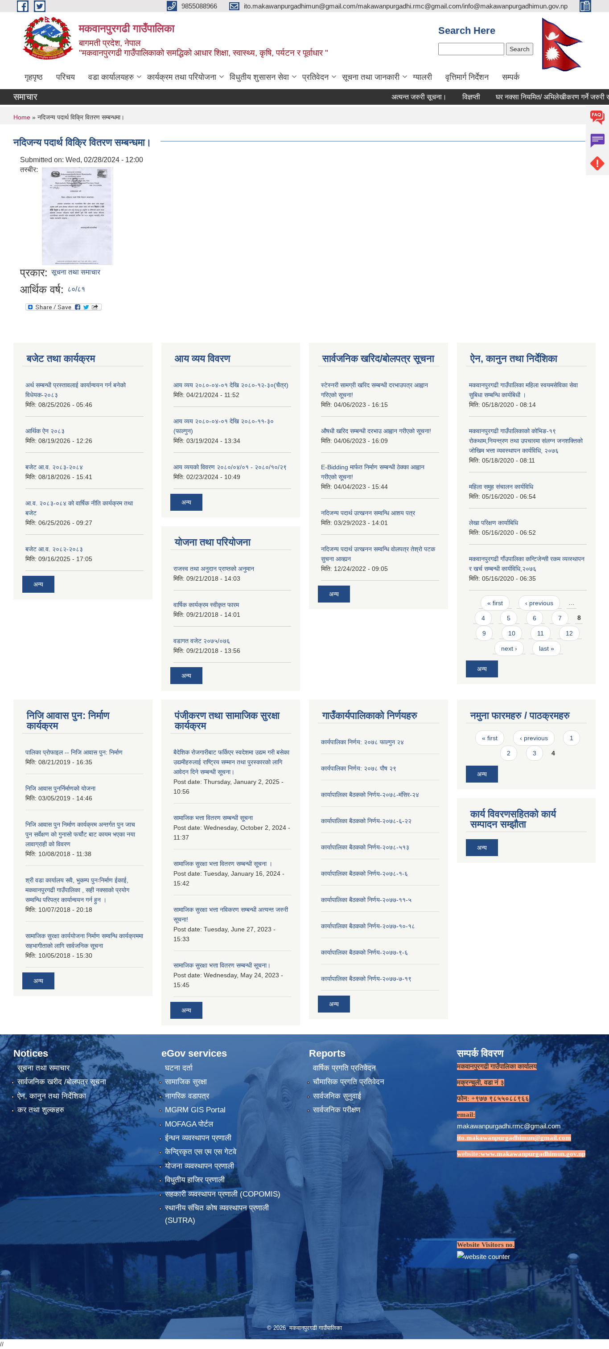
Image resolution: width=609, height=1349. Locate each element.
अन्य (38, 584)
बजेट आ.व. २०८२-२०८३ (54, 549)
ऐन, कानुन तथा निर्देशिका (51, 1096)
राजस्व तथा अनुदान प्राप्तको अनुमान (213, 568)
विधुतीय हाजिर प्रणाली (195, 1180)
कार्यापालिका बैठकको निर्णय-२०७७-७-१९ (366, 978)
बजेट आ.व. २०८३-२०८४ (54, 467)
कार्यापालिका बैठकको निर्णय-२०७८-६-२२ (366, 820)
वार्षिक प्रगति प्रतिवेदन (344, 1068)
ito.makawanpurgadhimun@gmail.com (514, 1137)
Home (21, 117)
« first (495, 603)
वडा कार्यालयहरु (111, 77)
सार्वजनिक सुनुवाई (337, 1096)
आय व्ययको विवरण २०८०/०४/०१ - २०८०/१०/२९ (230, 467)
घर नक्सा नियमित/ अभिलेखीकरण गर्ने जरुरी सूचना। (534, 97)
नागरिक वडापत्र (187, 1096)
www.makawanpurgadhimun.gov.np (533, 1153)
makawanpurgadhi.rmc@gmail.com (509, 1126)
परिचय (65, 77)
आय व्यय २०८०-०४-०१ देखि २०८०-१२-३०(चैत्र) (230, 385)
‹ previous (539, 603)
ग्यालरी (422, 77)
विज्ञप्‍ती (444, 97)
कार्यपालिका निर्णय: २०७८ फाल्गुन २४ (362, 742)
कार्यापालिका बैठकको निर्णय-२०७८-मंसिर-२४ (370, 794)
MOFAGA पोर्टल (189, 1124)
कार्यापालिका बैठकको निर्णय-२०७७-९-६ (364, 952)
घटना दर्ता (179, 1068)
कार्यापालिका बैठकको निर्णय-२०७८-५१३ (365, 847)
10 (511, 633)
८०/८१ (76, 289)
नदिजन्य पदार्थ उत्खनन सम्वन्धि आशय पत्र (368, 513)
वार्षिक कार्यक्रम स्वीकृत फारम (206, 604)
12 (569, 633)
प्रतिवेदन (315, 77)
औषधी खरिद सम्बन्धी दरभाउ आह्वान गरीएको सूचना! (376, 431)
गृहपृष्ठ (34, 77)
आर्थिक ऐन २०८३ (45, 431)
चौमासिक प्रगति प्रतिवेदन (348, 1082)
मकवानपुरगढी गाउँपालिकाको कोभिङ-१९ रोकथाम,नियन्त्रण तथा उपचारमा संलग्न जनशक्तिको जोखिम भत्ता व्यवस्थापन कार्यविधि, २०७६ (526, 440)
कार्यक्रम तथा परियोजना (181, 77)
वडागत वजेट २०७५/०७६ (201, 640)
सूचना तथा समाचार (75, 272)
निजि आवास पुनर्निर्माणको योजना (60, 788)
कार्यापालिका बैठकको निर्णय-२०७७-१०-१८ (368, 926)
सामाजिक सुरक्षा (186, 1082)
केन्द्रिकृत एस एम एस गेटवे (200, 1152)
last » (546, 648)
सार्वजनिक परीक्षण (336, 1110)
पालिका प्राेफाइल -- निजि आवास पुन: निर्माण (74, 752)
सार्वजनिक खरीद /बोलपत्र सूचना (61, 1082)
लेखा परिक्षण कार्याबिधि (493, 522)
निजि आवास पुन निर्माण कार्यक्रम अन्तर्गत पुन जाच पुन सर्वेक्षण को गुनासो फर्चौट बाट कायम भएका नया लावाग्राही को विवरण (80, 834)
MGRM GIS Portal (195, 1110)
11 (540, 633)
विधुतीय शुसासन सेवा (259, 77)
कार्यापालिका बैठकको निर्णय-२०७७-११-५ (366, 899)
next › (509, 648)
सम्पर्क (510, 77)
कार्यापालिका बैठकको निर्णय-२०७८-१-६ (364, 873)
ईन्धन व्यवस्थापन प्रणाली (198, 1138)
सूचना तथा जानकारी (370, 77)
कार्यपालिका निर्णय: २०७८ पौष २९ (358, 768)
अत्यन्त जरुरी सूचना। (392, 97)
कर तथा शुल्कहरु (40, 1110)
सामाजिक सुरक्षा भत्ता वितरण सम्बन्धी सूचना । (222, 863)
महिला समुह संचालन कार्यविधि (501, 486)
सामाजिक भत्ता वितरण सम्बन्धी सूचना (213, 817)
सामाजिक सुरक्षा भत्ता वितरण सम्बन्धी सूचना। (222, 965)
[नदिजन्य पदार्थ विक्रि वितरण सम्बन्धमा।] (77, 215)
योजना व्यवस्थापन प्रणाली (199, 1166)
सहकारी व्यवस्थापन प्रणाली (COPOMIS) (222, 1194)
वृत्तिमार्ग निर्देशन (467, 77)
